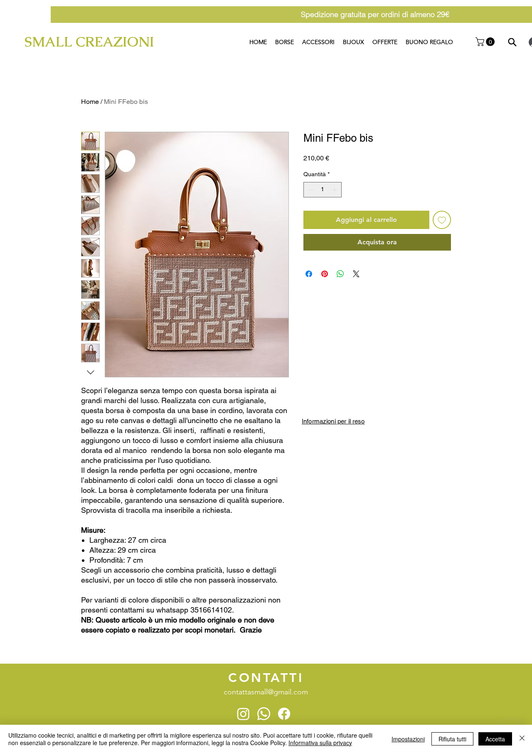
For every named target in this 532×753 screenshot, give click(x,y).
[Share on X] (356, 274)
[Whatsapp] (264, 714)
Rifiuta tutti (452, 739)
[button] (486, 41)
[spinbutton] (322, 189)
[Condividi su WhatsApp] (340, 274)
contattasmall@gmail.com (266, 691)
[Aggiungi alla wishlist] (442, 220)
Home (90, 102)
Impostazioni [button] (408, 739)
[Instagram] (243, 714)
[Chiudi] (522, 738)
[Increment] (335, 189)
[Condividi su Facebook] (309, 274)
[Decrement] (310, 189)
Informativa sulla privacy (320, 742)
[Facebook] (284, 714)
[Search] (512, 42)
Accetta (495, 739)
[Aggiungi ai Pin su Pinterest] (325, 274)
